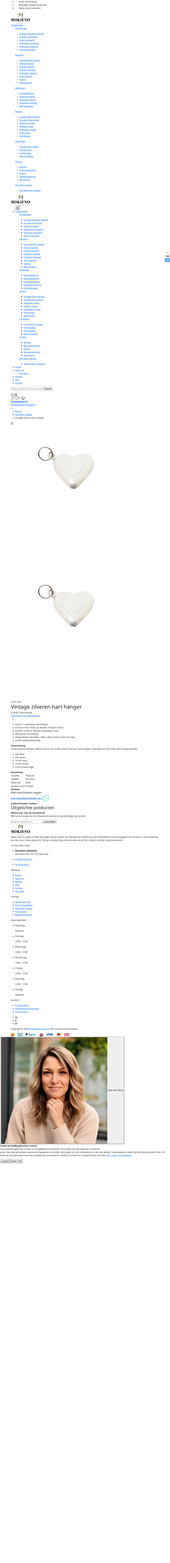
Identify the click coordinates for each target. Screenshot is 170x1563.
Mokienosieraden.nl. (39, 1028)
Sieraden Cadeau (23, 414)
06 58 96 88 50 (22, 864)
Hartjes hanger (27, 66)
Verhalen (23, 373)
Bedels (22, 173)
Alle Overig (29, 355)
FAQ (17, 379)
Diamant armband (28, 46)
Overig (22, 79)
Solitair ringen (26, 126)
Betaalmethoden (23, 914)
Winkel (18, 376)
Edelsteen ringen (27, 129)
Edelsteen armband (29, 43)
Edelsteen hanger (28, 73)
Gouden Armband (28, 36)
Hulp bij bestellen (24, 905)
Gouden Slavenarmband (31, 33)
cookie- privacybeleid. (121, 1155)
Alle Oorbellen (31, 334)
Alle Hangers (30, 266)
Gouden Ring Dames (29, 116)
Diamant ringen (27, 123)
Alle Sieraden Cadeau (34, 363)
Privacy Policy (22, 1005)
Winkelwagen (18, 404)
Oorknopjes (25, 153)
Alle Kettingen (31, 288)
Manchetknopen (27, 170)
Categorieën (17, 25)
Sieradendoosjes (27, 176)
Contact (19, 383)
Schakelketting (26, 93)
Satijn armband (27, 40)
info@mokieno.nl (23, 859)
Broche (23, 167)
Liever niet (16, 1161)
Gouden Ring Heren (29, 120)
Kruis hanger (25, 76)
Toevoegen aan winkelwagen (25, 715)
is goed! (5, 1161)
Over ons (19, 370)
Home (18, 367)
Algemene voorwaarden (27, 1008)
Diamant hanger (27, 70)
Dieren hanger (26, 63)
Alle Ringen (29, 315)
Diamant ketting (27, 99)
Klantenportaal (22, 902)
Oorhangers (25, 149)
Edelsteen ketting (28, 103)
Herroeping (21, 911)
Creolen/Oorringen (29, 146)
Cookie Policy (21, 1011)
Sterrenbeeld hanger (29, 60)
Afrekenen (30, 404)
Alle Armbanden (32, 235)
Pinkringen (24, 132)
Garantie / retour (23, 908)
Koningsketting (27, 96)
